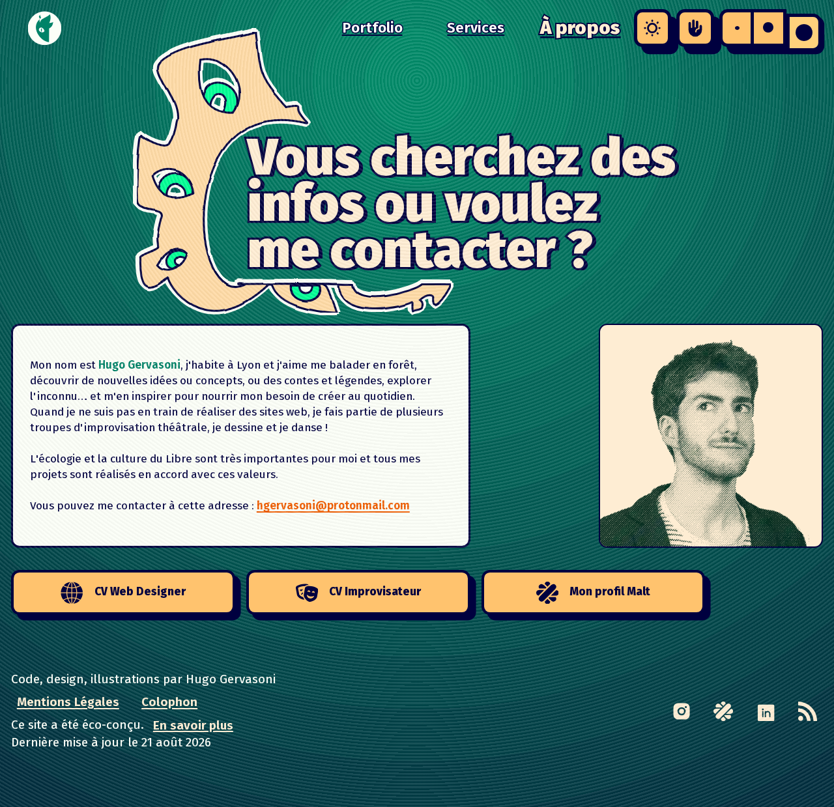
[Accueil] (45, 28)
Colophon (169, 701)
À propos (580, 27)
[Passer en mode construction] (694, 27)
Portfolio (372, 27)
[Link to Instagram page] (681, 711)
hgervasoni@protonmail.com (333, 506)
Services (475, 27)
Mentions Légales (68, 701)
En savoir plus (193, 724)
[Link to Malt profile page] (723, 711)
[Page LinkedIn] (765, 711)
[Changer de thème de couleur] (652, 27)
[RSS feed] (807, 711)
